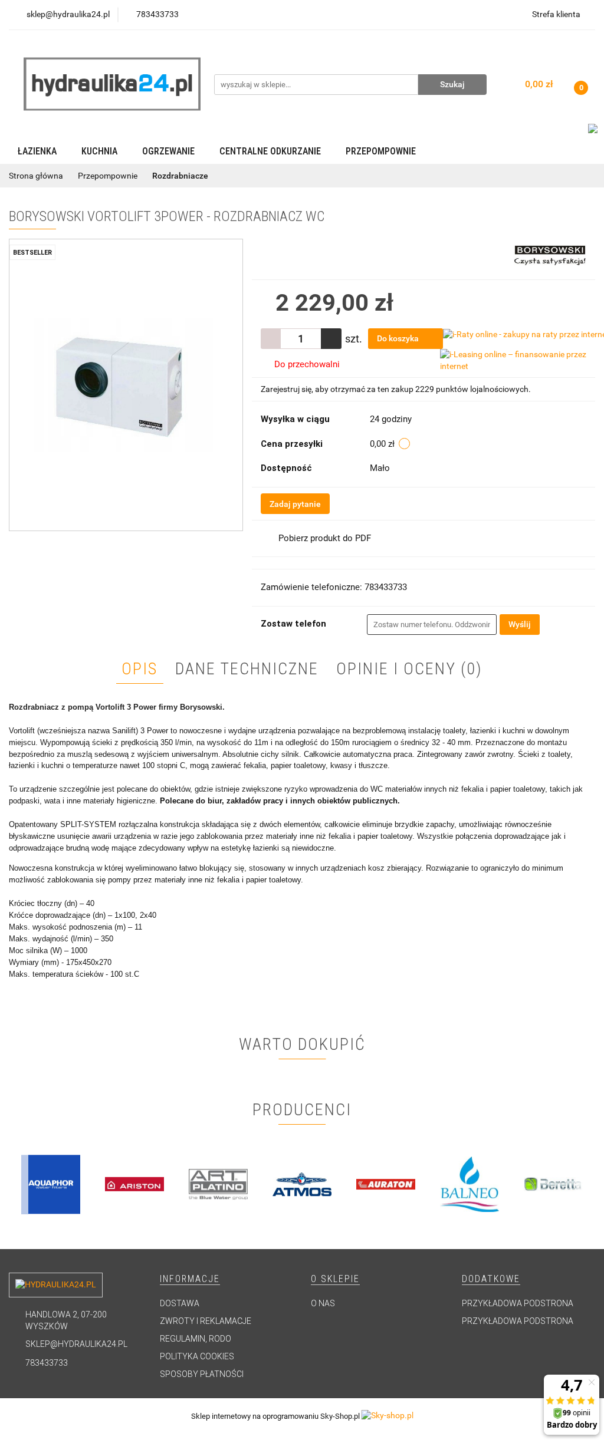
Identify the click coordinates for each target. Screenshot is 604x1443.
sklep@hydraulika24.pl (76, 1344)
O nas (323, 1303)
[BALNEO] (386, 1184)
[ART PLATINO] (134, 1184)
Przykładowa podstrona (517, 1303)
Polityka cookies (197, 1356)
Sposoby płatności (202, 1374)
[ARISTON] (51, 1184)
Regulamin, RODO (195, 1338)
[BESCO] (553, 1184)
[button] (190, 1279)
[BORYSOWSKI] (550, 254)
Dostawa (179, 1303)
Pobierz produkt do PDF (324, 538)
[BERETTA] (469, 1184)
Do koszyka (399, 338)
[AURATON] (302, 1184)
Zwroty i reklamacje (205, 1321)
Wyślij (519, 624)
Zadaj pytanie (295, 504)
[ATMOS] (218, 1184)
